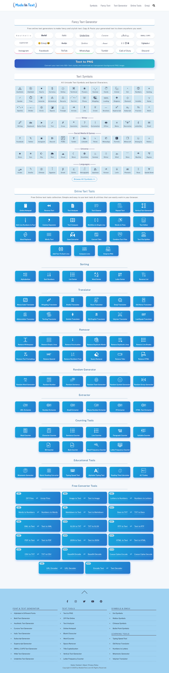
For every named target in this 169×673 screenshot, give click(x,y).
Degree (149, 155)
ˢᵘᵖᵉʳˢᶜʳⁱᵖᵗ (23, 43)
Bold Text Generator (22, 618)
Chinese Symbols (119, 623)
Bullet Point (41, 124)
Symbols (93, 5)
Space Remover (69, 644)
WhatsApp (84, 50)
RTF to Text (123, 526)
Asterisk (41, 99)
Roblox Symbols (119, 618)
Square (52, 109)
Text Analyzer (68, 623)
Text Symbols (84, 76)
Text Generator (120, 5)
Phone (84, 99)
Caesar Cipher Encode (119, 554)
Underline (84, 35)
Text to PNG (84, 61)
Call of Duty (125, 50)
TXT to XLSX (93, 526)
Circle (41, 109)
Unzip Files (45, 498)
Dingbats (117, 99)
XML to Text (29, 526)
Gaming (149, 90)
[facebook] (67, 601)
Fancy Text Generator (84, 22)
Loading (106, 99)
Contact (79, 665)
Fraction (138, 109)
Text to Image (94, 498)
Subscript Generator (22, 639)
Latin (117, 170)
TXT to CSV (46, 554)
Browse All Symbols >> (84, 179)
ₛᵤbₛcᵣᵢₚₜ (125, 35)
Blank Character (69, 633)
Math (149, 109)
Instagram (24, 50)
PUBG (63, 140)
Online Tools (136, 5)
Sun (30, 155)
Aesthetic (19, 90)
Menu (117, 124)
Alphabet (30, 90)
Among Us (138, 140)
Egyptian (52, 170)
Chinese (41, 170)
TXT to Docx (139, 512)
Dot (127, 90)
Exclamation (95, 124)
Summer (95, 155)
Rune (138, 170)
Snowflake (84, 155)
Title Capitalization (70, 649)
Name (149, 99)
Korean (106, 170)
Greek (63, 170)
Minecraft (127, 140)
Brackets (106, 109)
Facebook (44, 50)
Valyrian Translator (120, 659)
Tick (52, 124)
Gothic (73, 170)
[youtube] (92, 601)
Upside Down (149, 170)
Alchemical (52, 99)
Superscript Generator (23, 644)
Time (30, 99)
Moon (74, 155)
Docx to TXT (122, 512)
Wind (117, 155)
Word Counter (68, 639)
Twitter (30, 140)
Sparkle (20, 109)
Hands (106, 90)
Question (84, 124)
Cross (63, 124)
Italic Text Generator (22, 633)
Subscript (127, 109)
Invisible (138, 101)
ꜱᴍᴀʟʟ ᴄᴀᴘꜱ (145, 35)
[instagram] (75, 601)
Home (73, 665)
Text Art (73, 99)
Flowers (84, 90)
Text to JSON (93, 540)
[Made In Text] (25, 7)
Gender (20, 99)
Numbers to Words (49, 512)
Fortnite (117, 140)
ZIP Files (30, 498)
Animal (116, 90)
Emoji (147, 5)
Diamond (128, 99)
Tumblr (104, 50)
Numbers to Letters (143, 498)
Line (84, 109)
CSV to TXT (30, 554)
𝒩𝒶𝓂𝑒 (105, 43)
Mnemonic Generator (121, 654)
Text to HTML (140, 540)
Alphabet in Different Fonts (25, 613)
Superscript (117, 109)
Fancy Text (105, 5)
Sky (41, 155)
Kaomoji (95, 90)
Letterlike (138, 124)
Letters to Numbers (119, 498)
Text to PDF (46, 540)
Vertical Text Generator (72, 654)
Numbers (138, 90)
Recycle (63, 99)
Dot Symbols (118, 613)
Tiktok (95, 140)
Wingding (95, 99)
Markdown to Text (73, 512)
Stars (20, 155)
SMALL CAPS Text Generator (25, 649)
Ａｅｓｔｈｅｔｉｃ (23, 36)
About (85, 665)
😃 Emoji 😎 (44, 43)
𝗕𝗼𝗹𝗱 (44, 35)
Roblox (149, 140)
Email (149, 124)
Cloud (63, 155)
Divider (30, 109)
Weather (138, 155)
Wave (127, 155)
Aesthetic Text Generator (24, 623)
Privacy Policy (93, 665)
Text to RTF (139, 526)
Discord (145, 50)
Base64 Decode (94, 554)
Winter (106, 155)
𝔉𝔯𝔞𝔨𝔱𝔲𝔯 (84, 43)
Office (106, 124)
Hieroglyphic (84, 170)
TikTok (64, 50)
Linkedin (84, 140)
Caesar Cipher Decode (143, 554)
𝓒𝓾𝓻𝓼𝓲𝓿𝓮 (105, 35)
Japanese (95, 170)
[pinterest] (101, 601)
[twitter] (84, 601)
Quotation (73, 124)
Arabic (20, 170)
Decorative (127, 124)
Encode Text (98, 568)
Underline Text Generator (24, 659)
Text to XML (46, 526)
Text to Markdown (95, 512)
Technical (73, 90)
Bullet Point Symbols (121, 628)
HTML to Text (122, 540)
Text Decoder (116, 568)
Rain (52, 155)
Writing (20, 124)
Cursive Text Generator (23, 628)
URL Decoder (70, 568)
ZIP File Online (69, 618)
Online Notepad (69, 628)
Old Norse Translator (121, 644)
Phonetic (127, 170)
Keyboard (30, 124)
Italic (64, 35)
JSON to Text (75, 540)
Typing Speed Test (120, 639)
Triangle (63, 109)
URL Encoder (52, 568)
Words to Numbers (26, 512)
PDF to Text (30, 540)
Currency (52, 90)
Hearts (41, 90)
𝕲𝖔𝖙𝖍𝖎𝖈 (64, 43)
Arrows (73, 109)
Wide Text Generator (22, 654)
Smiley (63, 90)
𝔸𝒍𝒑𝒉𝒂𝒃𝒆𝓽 (145, 43)
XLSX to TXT (75, 526)
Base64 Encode (74, 554)
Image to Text (75, 498)
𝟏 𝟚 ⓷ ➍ (125, 43)
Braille (30, 170)
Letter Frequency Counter (73, 659)
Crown (95, 109)
